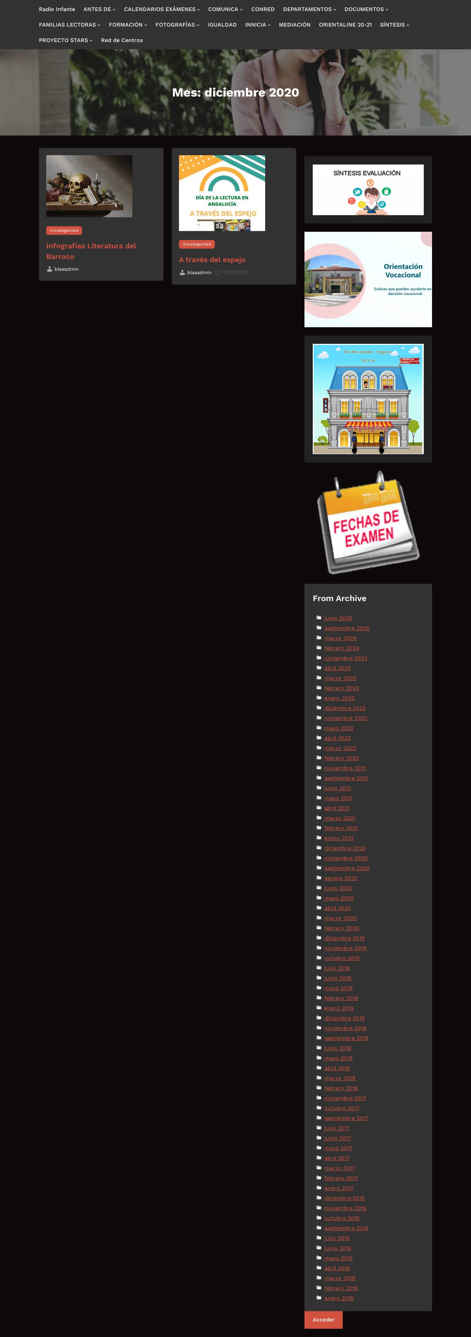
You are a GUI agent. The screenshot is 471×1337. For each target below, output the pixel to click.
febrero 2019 (341, 998)
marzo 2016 (339, 1278)
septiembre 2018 (346, 1038)
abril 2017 (337, 1158)
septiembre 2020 (347, 868)
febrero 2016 (341, 1288)
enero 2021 (338, 838)
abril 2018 (337, 1068)
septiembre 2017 (346, 1118)
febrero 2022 (341, 758)
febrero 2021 (341, 828)
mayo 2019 (338, 988)
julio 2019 (337, 968)
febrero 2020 (341, 928)
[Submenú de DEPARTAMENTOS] (335, 9)
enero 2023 (339, 698)
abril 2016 (337, 1268)
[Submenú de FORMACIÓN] (146, 25)
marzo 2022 (340, 748)
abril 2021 (337, 808)
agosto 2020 (341, 878)
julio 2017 (336, 1128)
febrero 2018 (341, 1088)
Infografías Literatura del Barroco (91, 251)
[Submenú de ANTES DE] (114, 9)
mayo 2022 (338, 728)
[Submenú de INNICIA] (269, 25)
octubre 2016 (342, 1218)
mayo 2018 (338, 1058)
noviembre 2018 (345, 1028)
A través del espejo (212, 259)
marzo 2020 (340, 918)
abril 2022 (337, 738)
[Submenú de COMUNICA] (241, 9)
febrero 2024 (341, 648)
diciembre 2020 (345, 848)
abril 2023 (337, 668)
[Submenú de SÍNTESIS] (408, 25)
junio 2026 (338, 618)
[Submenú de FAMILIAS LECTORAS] (99, 25)
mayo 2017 (338, 1148)
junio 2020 (338, 888)
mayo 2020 (339, 898)
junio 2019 (337, 978)
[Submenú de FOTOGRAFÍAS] (198, 25)
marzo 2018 (339, 1078)
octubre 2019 (342, 958)
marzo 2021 (339, 818)
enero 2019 (339, 1008)
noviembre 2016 (345, 1208)
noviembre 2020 (346, 858)
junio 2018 (337, 1048)
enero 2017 (338, 1188)
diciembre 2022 (344, 708)
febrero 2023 (341, 688)
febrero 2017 (341, 1178)
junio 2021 (337, 788)
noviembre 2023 (345, 658)
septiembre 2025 (346, 628)
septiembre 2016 (346, 1228)
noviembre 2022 (345, 718)
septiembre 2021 (346, 778)
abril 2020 (337, 908)
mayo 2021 (338, 798)
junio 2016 (337, 1248)
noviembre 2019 (345, 948)
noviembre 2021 (345, 768)
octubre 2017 (341, 1108)
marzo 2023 (340, 678)
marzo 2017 (339, 1168)
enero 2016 (339, 1298)
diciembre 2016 (344, 1198)
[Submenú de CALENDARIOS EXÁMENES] (198, 9)
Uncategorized (64, 230)
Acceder (324, 1319)
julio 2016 (337, 1238)
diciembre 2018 (344, 1018)
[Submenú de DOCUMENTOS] (387, 9)
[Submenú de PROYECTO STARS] (91, 40)
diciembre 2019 (344, 938)
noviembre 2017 (345, 1098)
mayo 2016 (338, 1258)
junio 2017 (337, 1138)
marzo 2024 (340, 638)
